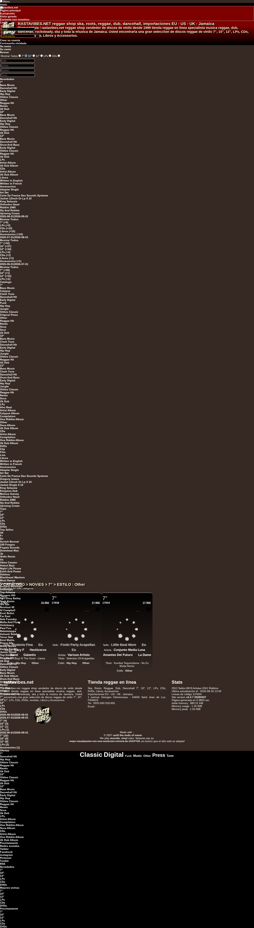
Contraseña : (8, 32)
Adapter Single (9, 189)
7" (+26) (5, 270)
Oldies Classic (9, 96)
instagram (6, 854)
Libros (4, 177)
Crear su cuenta (10, 40)
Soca (3, 326)
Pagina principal (10, 10)
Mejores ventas (9, 693)
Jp (1, 553)
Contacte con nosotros (14, 19)
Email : (5, 26)
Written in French (11, 183)
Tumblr (4, 860)
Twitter (4, 848)
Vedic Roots (7, 556)
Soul (3, 329)
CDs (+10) (6, 228)
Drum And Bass (10, 144)
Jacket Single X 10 (11, 484)
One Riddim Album (12, 419)
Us (1, 559)
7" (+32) (5, 243)
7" (23, 55)
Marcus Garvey (9, 493)
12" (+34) (5, 249)
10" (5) (4, 738)
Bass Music (7, 85)
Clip (2, 449)
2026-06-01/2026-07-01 (14, 264)
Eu (1, 538)
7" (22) (4, 735)
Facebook (6, 851)
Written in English (11, 180)
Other (3, 99)
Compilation (7, 416)
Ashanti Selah (9, 634)
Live (2, 455)
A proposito (7, 13)
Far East (5, 616)
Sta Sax (4, 604)
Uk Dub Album (9, 165)
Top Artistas (7, 592)
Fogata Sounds (10, 547)
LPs (46, 55)
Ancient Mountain (11, 586)
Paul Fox (5, 628)
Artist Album (8, 162)
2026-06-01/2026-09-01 (14, 732)
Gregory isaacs (9, 478)
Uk (1, 532)
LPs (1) (4, 729)
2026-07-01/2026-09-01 (14, 717)
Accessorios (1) (10, 747)
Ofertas (4, 750)
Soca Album (7, 425)
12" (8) (4, 741)
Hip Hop (5, 94)
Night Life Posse (10, 568)
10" (30, 55)
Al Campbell (7, 610)
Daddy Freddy (9, 649)
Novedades (7, 79)
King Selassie (8, 201)
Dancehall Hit (8, 88)
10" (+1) (5, 273)
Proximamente (9, 842)
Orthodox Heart (10, 204)
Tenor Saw (6, 637)
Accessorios (8, 186)
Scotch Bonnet (9, 541)
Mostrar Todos (9, 55)
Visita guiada (8, 16)
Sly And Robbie (10, 210)
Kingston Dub (9, 490)
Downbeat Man (9, 550)
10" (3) (4, 723)
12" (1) (4, 726)
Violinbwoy (7, 625)
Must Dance (7, 580)
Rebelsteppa (8, 631)
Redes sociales (9, 845)
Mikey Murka (8, 646)
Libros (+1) (7, 258)
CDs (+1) (5, 255)
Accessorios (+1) (10, 261)
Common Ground (11, 583)
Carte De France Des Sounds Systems (24, 195)
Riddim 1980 (8, 207)
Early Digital (7, 91)
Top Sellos (6, 529)
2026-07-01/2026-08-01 (14, 237)
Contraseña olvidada (13, 43)
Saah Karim (7, 601)
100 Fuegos (7, 544)
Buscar (4, 52)
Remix (4, 105)
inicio (3, 4)
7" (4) (3, 720)
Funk (3, 302)
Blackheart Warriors (12, 577)
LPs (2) (4, 744)
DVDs (3, 446)
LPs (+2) (5, 279)
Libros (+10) (7, 231)
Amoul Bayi (7, 565)
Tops (3, 508)
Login (3, 22)
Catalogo (6, 281)
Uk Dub (4, 108)
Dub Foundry (8, 619)
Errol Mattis (7, 640)
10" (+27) (5, 246)
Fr (1, 535)
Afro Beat (6, 407)
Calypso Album (9, 413)
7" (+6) (4, 222)
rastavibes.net (9, 7)
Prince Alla (6, 643)
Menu (6, 1)
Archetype (6, 589)
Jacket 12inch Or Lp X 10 (16, 198)
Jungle (4, 308)
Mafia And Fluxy (10, 622)
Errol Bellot (7, 613)
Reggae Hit (7, 102)
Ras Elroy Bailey (10, 598)
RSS (2, 863)
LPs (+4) (5, 252)
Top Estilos (7, 654)
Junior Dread (8, 651)
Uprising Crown (10, 213)
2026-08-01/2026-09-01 (14, 216)
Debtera (5, 574)
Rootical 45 (7, 607)
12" (38, 55)
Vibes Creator (8, 562)
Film (2, 452)
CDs (54, 55)
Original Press (9, 314)
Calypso (5, 290)
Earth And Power (10, 571)
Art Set (4, 192)
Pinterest (5, 857)
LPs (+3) (5, 225)
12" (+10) (5, 276)
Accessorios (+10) (11, 234)
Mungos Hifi (7, 595)
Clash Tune (7, 293)
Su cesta (5, 46)
